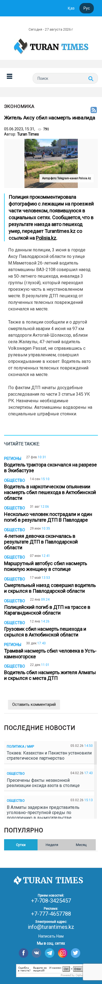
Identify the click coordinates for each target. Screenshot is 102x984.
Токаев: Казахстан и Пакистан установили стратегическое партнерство (49, 755)
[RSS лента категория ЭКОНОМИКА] (94, 110)
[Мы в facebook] (23, 953)
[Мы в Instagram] (62, 953)
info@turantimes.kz (51, 927)
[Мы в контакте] (36, 953)
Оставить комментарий (34, 704)
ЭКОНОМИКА (19, 106)
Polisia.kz (46, 238)
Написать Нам (51, 936)
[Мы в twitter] (76, 953)
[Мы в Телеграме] (49, 953)
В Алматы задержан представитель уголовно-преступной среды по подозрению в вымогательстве (43, 812)
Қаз (71, 8)
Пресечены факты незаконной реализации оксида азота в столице (44, 783)
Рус (87, 8)
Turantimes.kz (60, 231)
